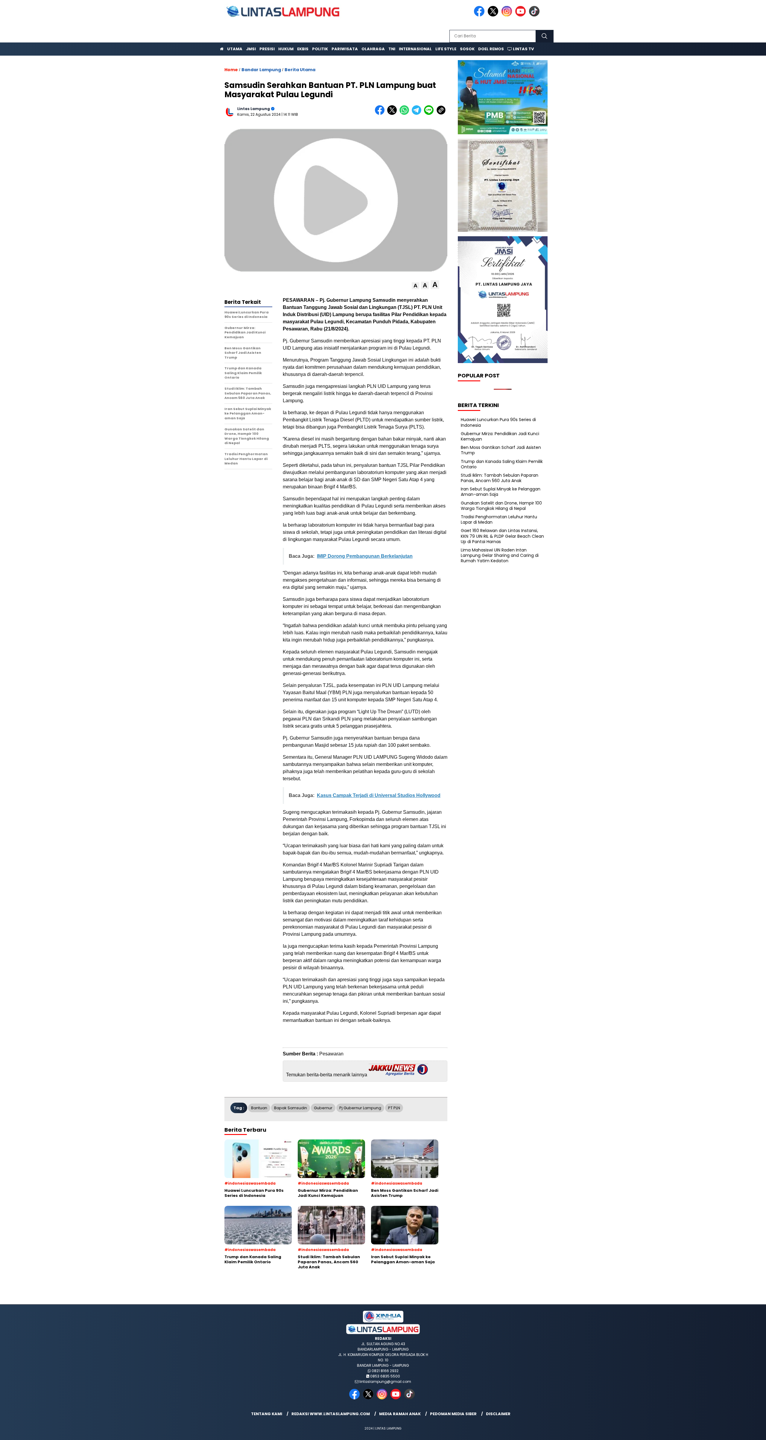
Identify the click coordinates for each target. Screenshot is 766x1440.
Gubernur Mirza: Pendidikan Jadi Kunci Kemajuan (500, 436)
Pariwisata (345, 49)
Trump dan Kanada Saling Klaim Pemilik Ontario (502, 464)
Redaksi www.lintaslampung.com (330, 1414)
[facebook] (480, 15)
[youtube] (521, 15)
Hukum (286, 49)
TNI (391, 49)
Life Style (445, 49)
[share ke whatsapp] (405, 113)
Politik (320, 49)
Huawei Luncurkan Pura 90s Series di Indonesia (498, 422)
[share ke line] (430, 113)
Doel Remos (491, 49)
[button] (415, 285)
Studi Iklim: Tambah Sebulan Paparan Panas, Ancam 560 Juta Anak (499, 478)
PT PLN (394, 1108)
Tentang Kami (266, 1414)
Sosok (467, 49)
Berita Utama (300, 70)
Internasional (415, 49)
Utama (234, 49)
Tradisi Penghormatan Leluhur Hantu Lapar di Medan (499, 519)
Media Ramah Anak (400, 1414)
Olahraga (373, 49)
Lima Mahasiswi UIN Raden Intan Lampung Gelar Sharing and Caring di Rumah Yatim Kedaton (500, 555)
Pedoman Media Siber (453, 1414)
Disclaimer (498, 1414)
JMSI (251, 49)
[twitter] (494, 15)
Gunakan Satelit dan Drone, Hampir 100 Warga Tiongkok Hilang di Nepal (501, 505)
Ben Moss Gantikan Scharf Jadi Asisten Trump (501, 450)
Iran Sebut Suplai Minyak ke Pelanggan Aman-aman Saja (500, 491)
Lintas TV (523, 49)
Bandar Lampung (261, 70)
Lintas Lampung (253, 108)
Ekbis (302, 49)
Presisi (267, 49)
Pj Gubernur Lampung (360, 1108)
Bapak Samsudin (290, 1108)
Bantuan (259, 1108)
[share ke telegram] (418, 113)
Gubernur (323, 1108)
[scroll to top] (738, 1431)
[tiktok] (535, 15)
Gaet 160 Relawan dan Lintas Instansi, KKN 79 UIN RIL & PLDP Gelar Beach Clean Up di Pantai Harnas (502, 536)
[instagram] (507, 15)
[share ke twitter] (393, 113)
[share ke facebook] (381, 113)
